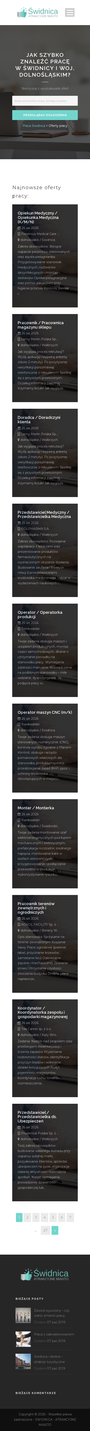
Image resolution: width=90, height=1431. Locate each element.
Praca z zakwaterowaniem (54, 1334)
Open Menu (69, 12)
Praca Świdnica (33, 126)
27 (45, 1230)
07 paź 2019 (56, 1322)
